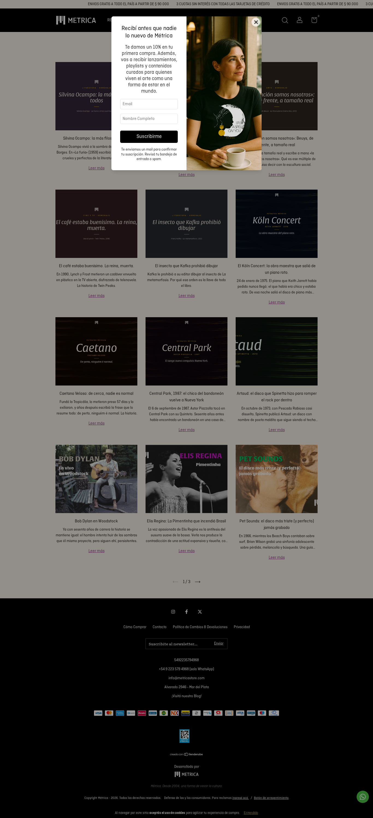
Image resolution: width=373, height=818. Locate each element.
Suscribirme (149, 137)
